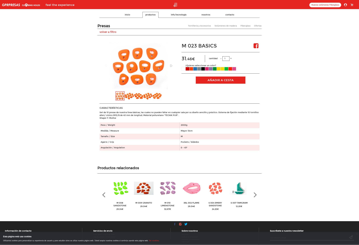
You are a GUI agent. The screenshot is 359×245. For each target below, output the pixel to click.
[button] (171, 65)
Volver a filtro (108, 31)
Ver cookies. (154, 240)
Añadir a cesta (221, 80)
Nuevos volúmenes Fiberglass (325, 5)
